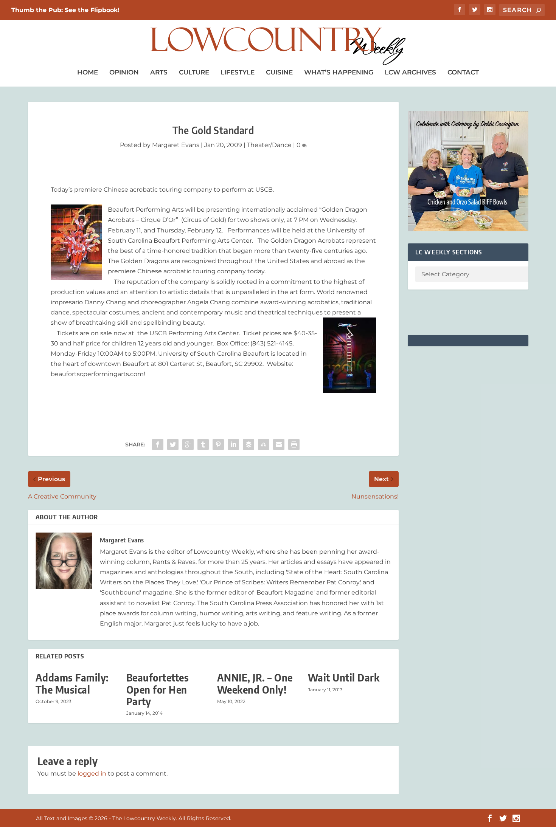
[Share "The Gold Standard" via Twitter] (172, 444)
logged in (92, 773)
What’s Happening (338, 72)
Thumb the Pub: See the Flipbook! (65, 10)
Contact (463, 72)
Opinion (124, 72)
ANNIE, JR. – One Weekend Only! (255, 683)
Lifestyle (238, 72)
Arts (159, 72)
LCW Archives (410, 72)
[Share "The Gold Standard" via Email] (278, 444)
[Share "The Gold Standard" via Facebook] (157, 444)
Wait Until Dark (344, 677)
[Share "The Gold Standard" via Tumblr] (203, 444)
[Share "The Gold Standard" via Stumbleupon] (263, 444)
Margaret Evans (175, 145)
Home (87, 72)
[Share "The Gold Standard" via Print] (293, 444)
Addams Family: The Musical (72, 683)
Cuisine (279, 72)
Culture (194, 72)
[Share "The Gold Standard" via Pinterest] (218, 444)
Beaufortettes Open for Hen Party (157, 689)
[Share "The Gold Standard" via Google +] (188, 444)
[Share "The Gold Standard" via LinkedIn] (233, 444)
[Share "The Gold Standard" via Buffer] (248, 444)
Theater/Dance (269, 145)
